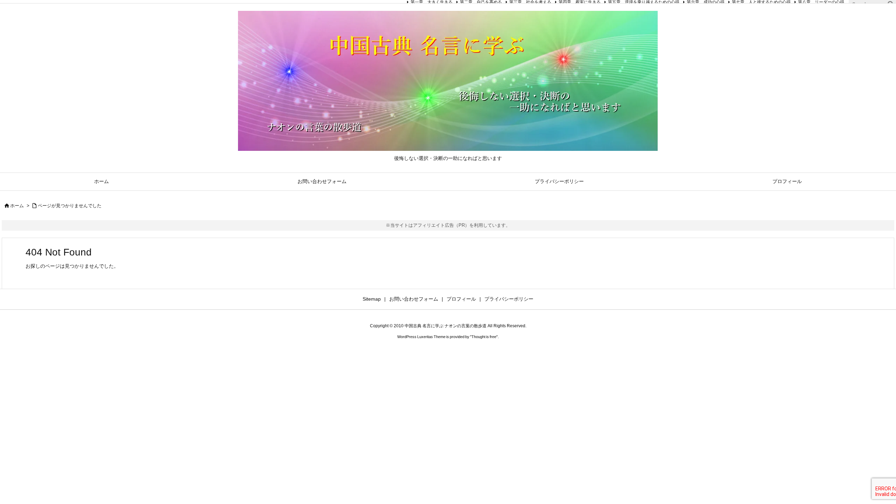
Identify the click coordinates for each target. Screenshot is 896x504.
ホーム (17, 205)
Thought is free (483, 337)
